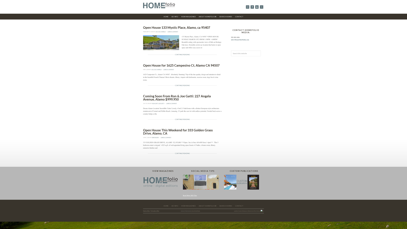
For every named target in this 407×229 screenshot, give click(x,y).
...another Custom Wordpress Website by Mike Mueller (247, 211)
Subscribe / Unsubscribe (151, 211)
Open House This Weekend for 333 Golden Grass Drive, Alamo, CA (178, 131)
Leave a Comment (173, 31)
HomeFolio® (159, 6)
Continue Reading (182, 54)
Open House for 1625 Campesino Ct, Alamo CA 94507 (181, 65)
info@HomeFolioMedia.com (240, 40)
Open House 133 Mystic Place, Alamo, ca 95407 (176, 27)
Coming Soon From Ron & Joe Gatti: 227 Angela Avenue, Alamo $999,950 (177, 97)
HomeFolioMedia (196, 211)
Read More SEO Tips (190, 195)
